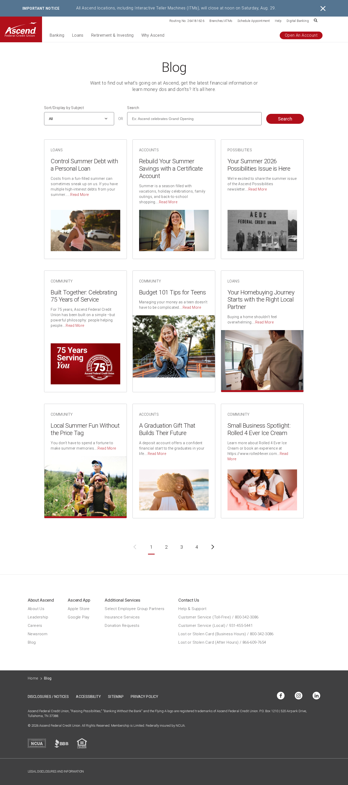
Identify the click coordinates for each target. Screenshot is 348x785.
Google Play (78, 617)
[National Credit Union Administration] (37, 743)
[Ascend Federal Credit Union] (21, 29)
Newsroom (37, 634)
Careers (35, 625)
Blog (32, 642)
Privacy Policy (144, 697)
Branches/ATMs (220, 21)
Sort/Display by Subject (64, 108)
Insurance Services (122, 617)
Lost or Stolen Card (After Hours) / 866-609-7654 (222, 642)
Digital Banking (298, 21)
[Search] (315, 21)
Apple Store (78, 608)
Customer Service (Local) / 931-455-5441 (215, 625)
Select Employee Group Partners (134, 608)
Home (33, 678)
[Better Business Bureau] (61, 743)
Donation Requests (122, 625)
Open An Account (301, 35)
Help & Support (192, 608)
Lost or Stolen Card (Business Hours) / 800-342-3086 (225, 634)
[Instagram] (298, 696)
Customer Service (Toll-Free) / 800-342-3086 (218, 617)
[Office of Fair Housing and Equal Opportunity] (82, 743)
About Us (36, 608)
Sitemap (116, 697)
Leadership (38, 617)
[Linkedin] (316, 696)
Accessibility (88, 697)
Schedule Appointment (253, 21)
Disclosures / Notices (48, 697)
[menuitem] (186, 20)
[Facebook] (281, 696)
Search (133, 108)
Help (278, 21)
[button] (57, 37)
